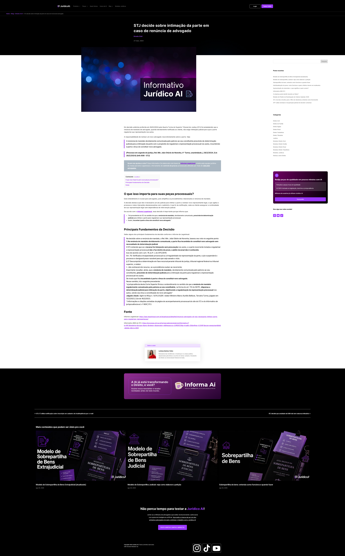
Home (8, 13)
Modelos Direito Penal (279, 147)
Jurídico (275, 138)
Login (255, 6)
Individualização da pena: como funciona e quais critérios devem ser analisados (296, 85)
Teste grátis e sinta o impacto (172, 527)
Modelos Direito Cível (279, 141)
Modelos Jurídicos (120, 6)
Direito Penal (276, 129)
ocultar (137, 177)
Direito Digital (277, 126)
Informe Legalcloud (187, 163)
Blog (110, 6)
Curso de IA (103, 6)
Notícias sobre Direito (279, 155)
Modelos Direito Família (280, 144)
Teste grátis (300, 199)
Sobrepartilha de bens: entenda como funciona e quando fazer (291, 82)
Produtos (76, 6)
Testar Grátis (267, 6)
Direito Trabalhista (278, 132)
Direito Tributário (278, 135)
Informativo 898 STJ (279, 91)
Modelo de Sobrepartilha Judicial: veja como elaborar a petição (291, 79)
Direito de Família (278, 123)
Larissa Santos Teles (166, 351)
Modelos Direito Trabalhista (281, 150)
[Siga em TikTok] (281, 215)
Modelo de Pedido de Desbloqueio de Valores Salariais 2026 (291, 97)
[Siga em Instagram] (274, 215)
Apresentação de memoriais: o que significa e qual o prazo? (291, 88)
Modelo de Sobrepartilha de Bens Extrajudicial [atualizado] (290, 76)
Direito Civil (19, 13)
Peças (84, 6)
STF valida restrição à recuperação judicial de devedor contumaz (292, 102)
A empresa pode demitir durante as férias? (285, 94)
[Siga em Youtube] (278, 215)
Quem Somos (94, 6)
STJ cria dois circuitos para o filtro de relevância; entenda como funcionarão (295, 100)
